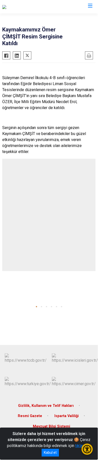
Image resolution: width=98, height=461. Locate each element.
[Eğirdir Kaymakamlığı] (20, 7)
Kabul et (50, 453)
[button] (36, 306)
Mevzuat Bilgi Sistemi (51, 426)
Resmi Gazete (30, 416)
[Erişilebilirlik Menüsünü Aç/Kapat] (87, 449)
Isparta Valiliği (66, 416)
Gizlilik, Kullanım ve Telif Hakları (46, 406)
